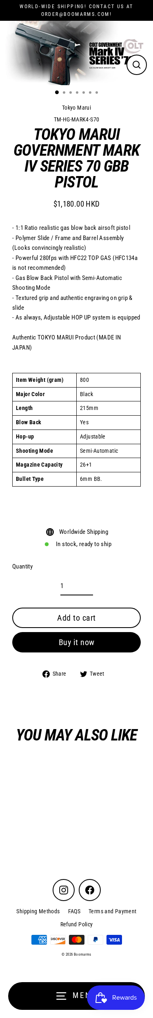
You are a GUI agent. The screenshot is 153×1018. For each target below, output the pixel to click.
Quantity (22, 566)
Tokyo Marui (76, 107)
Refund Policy (76, 924)
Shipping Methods (38, 911)
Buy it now (77, 642)
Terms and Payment (113, 911)
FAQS (74, 911)
